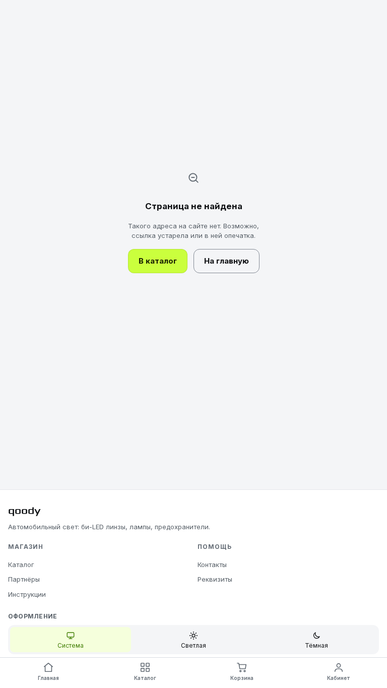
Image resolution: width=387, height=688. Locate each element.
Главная (48, 678)
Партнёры (24, 579)
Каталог (21, 564)
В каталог (158, 261)
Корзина (241, 678)
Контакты (212, 564)
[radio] (70, 639)
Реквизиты (215, 579)
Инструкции (27, 594)
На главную (226, 261)
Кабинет (338, 678)
